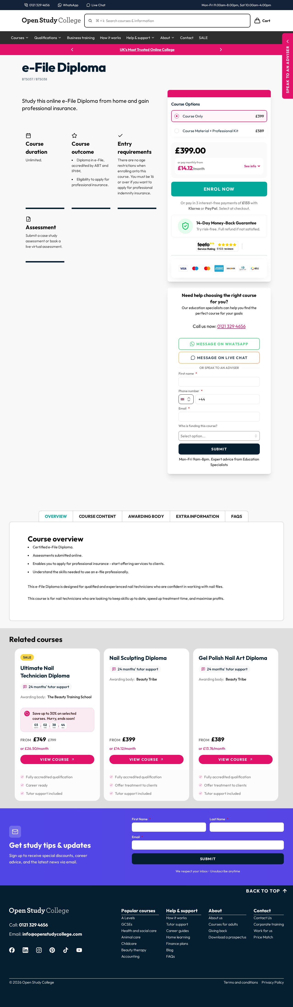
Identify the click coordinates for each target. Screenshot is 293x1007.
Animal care (131, 937)
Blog (169, 950)
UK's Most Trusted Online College (146, 49)
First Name (141, 819)
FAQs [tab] (236, 516)
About (165, 37)
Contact (186, 37)
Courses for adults (223, 924)
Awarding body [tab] (146, 516)
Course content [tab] (97, 516)
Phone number (191, 391)
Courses (17, 37)
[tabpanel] (146, 571)
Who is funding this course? (198, 426)
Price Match (263, 937)
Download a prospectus (227, 937)
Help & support (138, 37)
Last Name (219, 819)
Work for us (263, 930)
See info (250, 166)
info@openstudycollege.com (52, 934)
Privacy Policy (273, 982)
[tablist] (146, 516)
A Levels (128, 917)
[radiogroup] (219, 123)
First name (188, 374)
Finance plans (177, 943)
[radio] (176, 116)
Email (184, 408)
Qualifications (45, 37)
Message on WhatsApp (222, 344)
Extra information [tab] (197, 516)
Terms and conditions (241, 982)
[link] (57, 724)
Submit (219, 449)
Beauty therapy (133, 950)
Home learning (178, 937)
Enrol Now (219, 189)
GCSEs (126, 924)
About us (215, 917)
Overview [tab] (56, 516)
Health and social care (139, 930)
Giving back (218, 930)
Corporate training (269, 924)
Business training (81, 37)
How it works (110, 37)
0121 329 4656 (231, 326)
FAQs (170, 956)
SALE (203, 37)
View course (54, 759)
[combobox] (219, 436)
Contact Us (263, 917)
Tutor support (177, 924)
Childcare (129, 943)
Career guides (177, 930)
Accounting (130, 956)
